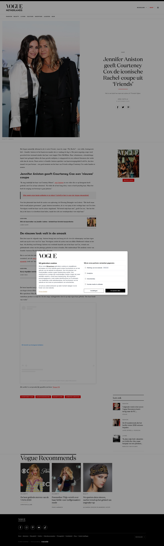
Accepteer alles (115, 290)
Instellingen (93, 290)
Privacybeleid (43, 291)
